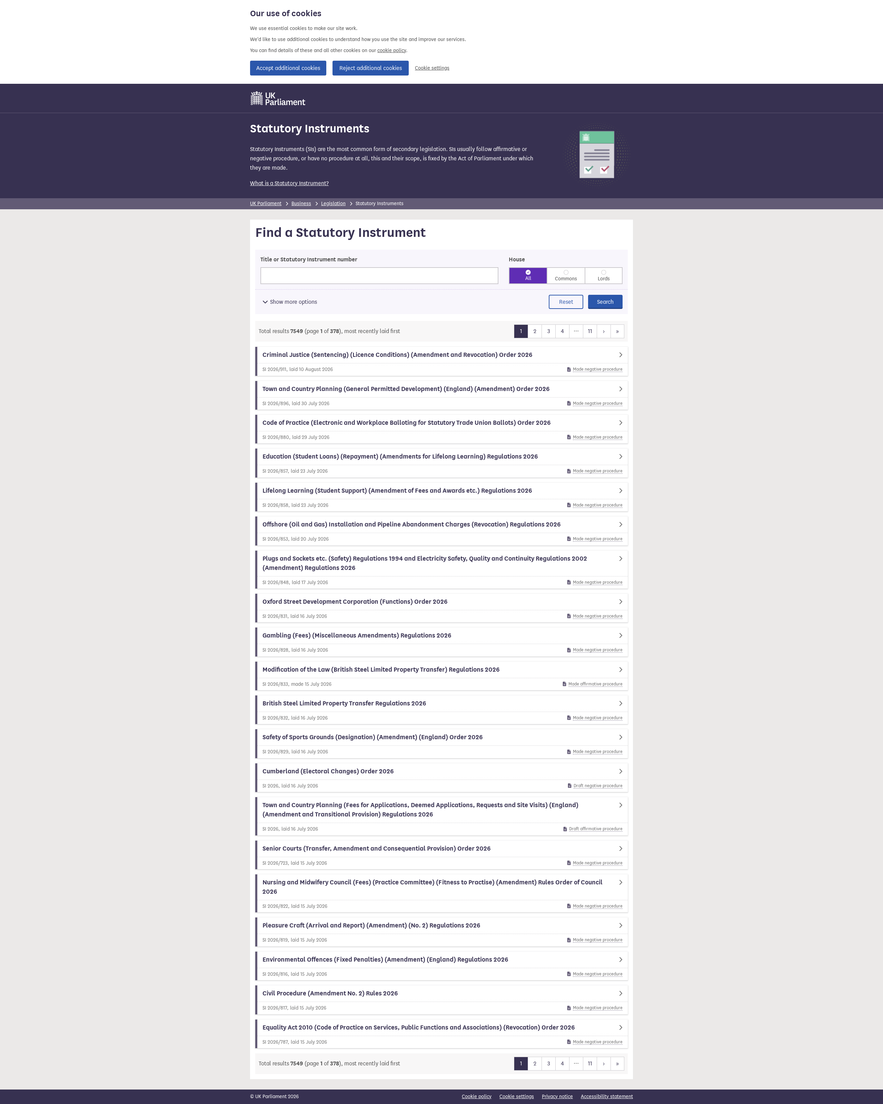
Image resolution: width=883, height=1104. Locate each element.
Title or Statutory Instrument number (308, 259)
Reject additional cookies (370, 68)
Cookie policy (477, 1097)
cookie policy (391, 50)
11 (590, 331)
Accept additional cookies (288, 68)
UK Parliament (265, 204)
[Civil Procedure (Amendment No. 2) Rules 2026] (441, 999)
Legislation (333, 204)
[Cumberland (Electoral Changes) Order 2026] (441, 777)
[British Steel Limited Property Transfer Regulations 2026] (441, 709)
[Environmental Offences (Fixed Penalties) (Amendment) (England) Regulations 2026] (441, 966)
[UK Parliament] (278, 98)
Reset (566, 302)
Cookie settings (432, 68)
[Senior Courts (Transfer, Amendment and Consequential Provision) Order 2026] (441, 855)
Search (605, 302)
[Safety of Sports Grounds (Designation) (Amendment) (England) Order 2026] (441, 743)
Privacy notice (557, 1097)
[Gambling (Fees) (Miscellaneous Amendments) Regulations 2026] (441, 642)
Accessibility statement (607, 1097)
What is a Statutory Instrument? (289, 183)
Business (301, 204)
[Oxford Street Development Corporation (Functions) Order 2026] (441, 608)
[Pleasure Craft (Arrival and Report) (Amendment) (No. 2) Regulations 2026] (441, 931)
